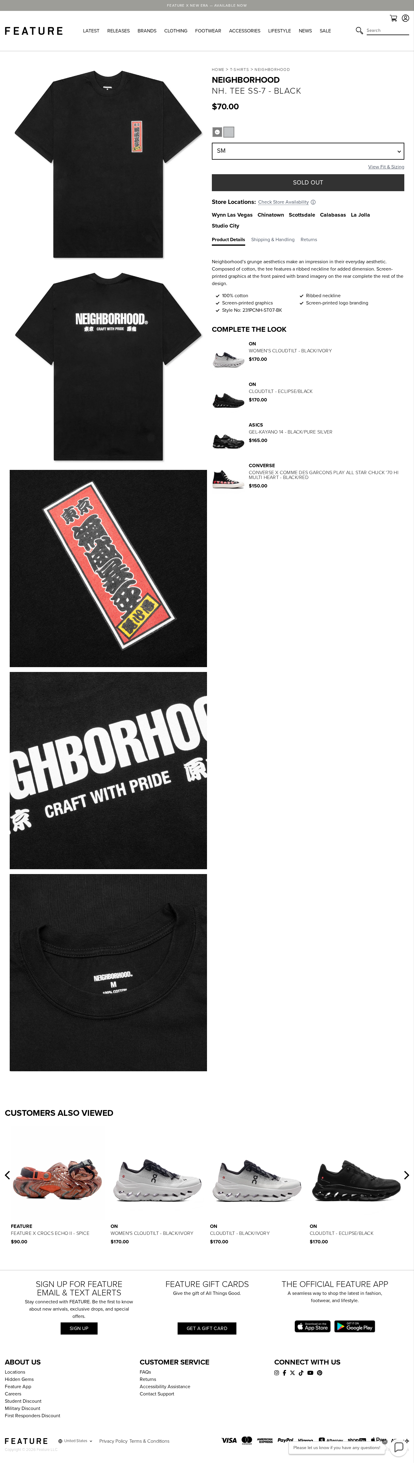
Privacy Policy (113, 1441)
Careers (13, 1394)
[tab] (231, 241)
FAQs (145, 1372)
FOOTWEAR (208, 31)
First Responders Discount (32, 1416)
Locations (15, 1372)
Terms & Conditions (149, 1441)
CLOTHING (175, 31)
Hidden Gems (19, 1379)
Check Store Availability (283, 202)
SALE (325, 31)
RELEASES (118, 31)
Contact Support (157, 1394)
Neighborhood (272, 69)
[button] (7, 1175)
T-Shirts (239, 69)
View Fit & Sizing (386, 167)
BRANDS (147, 31)
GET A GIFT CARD (207, 1328)
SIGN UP (79, 1328)
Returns (148, 1379)
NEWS (305, 31)
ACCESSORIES (244, 31)
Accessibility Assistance (165, 1387)
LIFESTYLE (279, 31)
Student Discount (23, 1401)
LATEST (91, 31)
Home (218, 69)
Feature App (18, 1387)
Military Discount (22, 1408)
